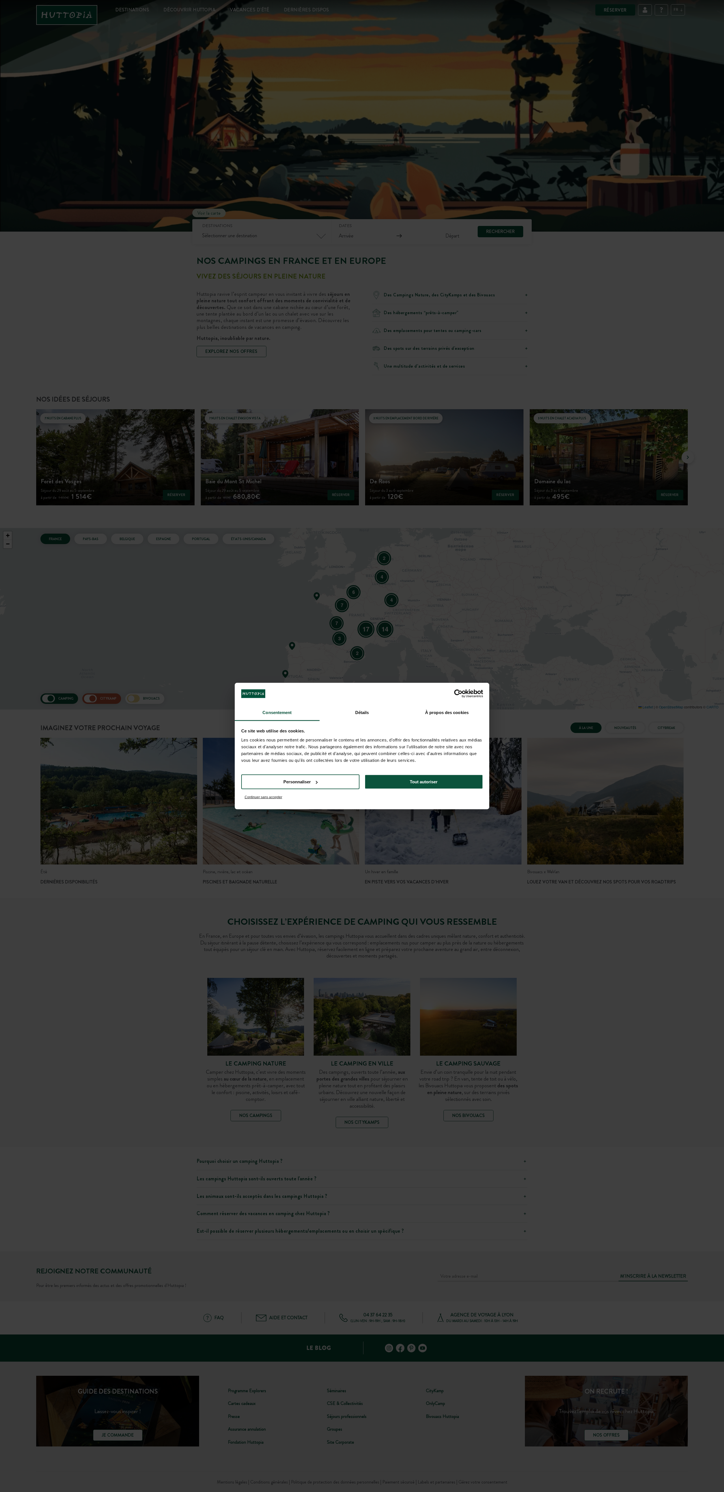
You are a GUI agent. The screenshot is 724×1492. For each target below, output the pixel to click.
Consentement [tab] (277, 712)
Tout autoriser (424, 781)
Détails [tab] (362, 712)
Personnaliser (297, 781)
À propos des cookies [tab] (447, 712)
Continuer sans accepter (263, 797)
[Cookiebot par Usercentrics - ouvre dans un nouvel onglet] (458, 693)
